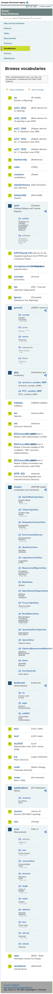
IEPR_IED (19, 473)
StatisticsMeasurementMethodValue (26, 648)
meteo (25, 899)
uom (16, 829)
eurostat (18, 276)
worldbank (20, 966)
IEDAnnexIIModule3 (22, 444)
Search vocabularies (17, 90)
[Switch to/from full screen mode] (35, 6)
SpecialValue (26, 640)
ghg (16, 372)
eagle (24, 703)
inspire (18, 487)
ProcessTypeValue (26, 603)
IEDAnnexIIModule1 (22, 434)
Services (7, 53)
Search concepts (38, 90)
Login (31, 6)
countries (26, 798)
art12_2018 (20, 118)
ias (15, 413)
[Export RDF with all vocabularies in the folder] (45, 211)
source (25, 336)
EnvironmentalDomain (26, 535)
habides (18, 403)
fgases (17, 297)
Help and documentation (14, 23)
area (24, 850)
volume (25, 944)
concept (25, 315)
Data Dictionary (24, 18)
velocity (25, 933)
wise (16, 956)
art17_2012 (20, 139)
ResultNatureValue (26, 614)
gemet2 (18, 307)
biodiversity (20, 159)
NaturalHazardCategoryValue (26, 591)
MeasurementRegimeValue (26, 568)
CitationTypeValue (26, 510)
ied (15, 423)
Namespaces (9, 58)
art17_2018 (20, 149)
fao (16, 287)
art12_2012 (20, 108)
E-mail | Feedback (11, 985)
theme (25, 660)
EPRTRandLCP (22, 253)
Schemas (8, 43)
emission (26, 873)
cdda (17, 167)
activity (25, 218)
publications (21, 788)
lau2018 (18, 743)
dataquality (20, 195)
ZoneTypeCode (26, 671)
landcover (19, 683)
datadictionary (22, 185)
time (24, 922)
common (19, 174)
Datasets (7, 28)
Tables (6, 33)
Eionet (15, 18)
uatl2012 (26, 713)
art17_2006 (20, 128)
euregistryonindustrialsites (22, 266)
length (25, 886)
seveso (18, 811)
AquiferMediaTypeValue (26, 497)
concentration (26, 861)
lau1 (16, 728)
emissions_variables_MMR (26, 382)
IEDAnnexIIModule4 (22, 460)
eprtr (16, 205)
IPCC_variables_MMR (26, 391)
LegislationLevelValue (26, 558)
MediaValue (26, 582)
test (16, 821)
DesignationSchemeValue (26, 522)
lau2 (16, 736)
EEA (15, 2)
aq (15, 97)
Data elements (10, 38)
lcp (15, 757)
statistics (26, 909)
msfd (17, 767)
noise (17, 777)
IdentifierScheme (26, 547)
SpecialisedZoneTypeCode (26, 630)
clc (23, 693)
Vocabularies (10, 48)
